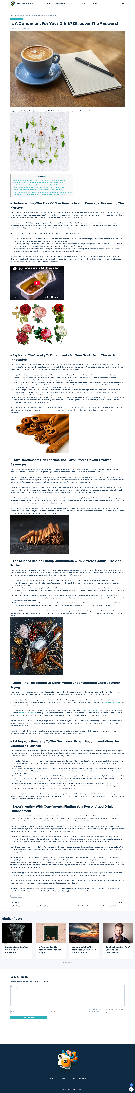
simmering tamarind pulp (28, 713)
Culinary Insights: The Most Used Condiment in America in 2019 (84, 950)
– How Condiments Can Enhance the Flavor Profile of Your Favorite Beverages (37, 185)
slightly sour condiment (90, 710)
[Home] (11, 16)
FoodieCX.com (16, 28)
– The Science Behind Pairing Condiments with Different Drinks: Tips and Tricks (37, 187)
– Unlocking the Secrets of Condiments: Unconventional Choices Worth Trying (36, 190)
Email (52, 1012)
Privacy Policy (76, 1089)
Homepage (53, 1079)
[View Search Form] (123, 3)
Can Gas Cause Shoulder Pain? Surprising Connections (16, 950)
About (83, 3)
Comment (15, 987)
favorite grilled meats (112, 702)
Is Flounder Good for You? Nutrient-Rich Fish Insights (50, 950)
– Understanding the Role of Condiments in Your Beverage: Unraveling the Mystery (38, 180)
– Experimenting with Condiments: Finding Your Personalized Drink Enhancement (38, 194)
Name (13, 1012)
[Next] (129, 942)
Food (21, 19)
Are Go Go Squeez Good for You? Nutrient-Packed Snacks (30, 904)
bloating (14, 896)
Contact (94, 3)
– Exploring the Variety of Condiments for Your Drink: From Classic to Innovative (37, 183)
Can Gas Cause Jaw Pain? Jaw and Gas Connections (118, 950)
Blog (63, 1079)
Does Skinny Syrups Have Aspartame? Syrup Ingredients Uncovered (101, 904)
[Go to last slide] (5, 942)
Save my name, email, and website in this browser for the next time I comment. (106, 1010)
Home (39, 3)
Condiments (14, 19)
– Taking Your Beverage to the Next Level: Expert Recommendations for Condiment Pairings (41, 192)
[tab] (63, 962)
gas (20, 896)
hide (45, 176)
